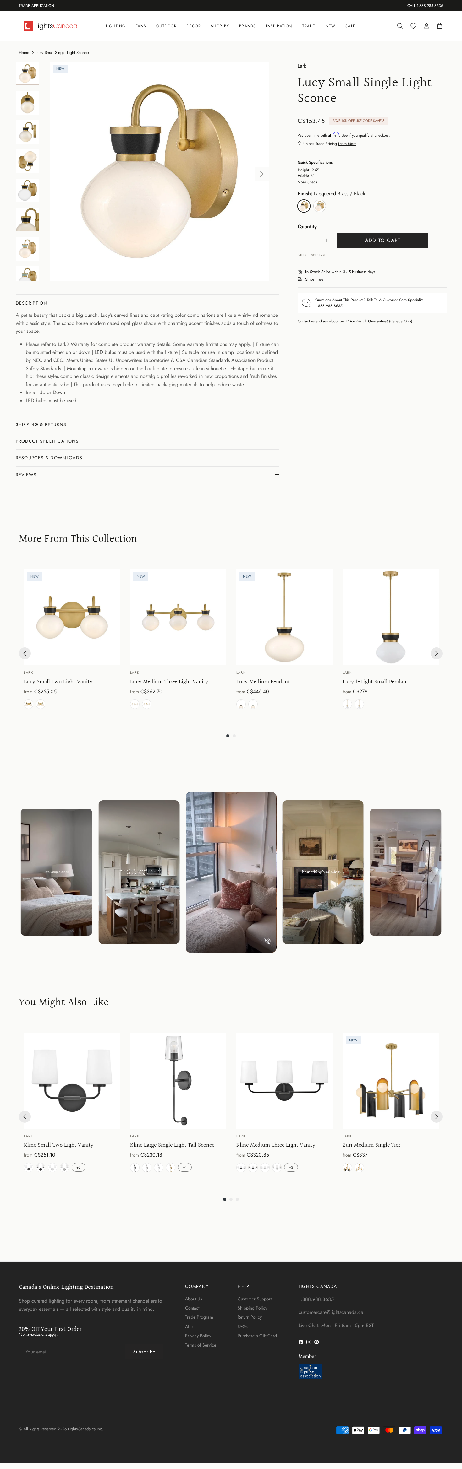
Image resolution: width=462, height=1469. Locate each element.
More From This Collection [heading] (78, 539)
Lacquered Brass (253, 704)
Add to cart (383, 240)
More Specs (307, 182)
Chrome (158, 1167)
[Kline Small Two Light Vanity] (72, 1081)
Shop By (220, 26)
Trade (309, 26)
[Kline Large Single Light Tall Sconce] (178, 1081)
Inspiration (279, 26)
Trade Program (199, 1317)
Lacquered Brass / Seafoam (40, 704)
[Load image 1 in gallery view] (159, 171)
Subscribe (144, 1351)
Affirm (191, 1326)
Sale (350, 26)
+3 (78, 1167)
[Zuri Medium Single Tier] (391, 1081)
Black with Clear (40, 1167)
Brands (247, 26)
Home (24, 52)
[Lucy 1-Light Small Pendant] (391, 617)
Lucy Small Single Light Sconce (62, 52)
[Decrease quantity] (303, 240)
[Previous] (25, 653)
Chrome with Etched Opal (52, 1167)
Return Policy (250, 1317)
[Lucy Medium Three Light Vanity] (178, 617)
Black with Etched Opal (28, 1167)
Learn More (347, 144)
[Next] (437, 653)
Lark (302, 65)
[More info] (379, 272)
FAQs (243, 1326)
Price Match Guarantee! (367, 321)
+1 (185, 1167)
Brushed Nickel (146, 1167)
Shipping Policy (252, 1308)
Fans (141, 26)
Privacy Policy (198, 1335)
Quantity (307, 226)
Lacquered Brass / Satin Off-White (359, 1167)
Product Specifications (47, 441)
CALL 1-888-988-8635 (425, 5)
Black (241, 704)
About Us (193, 1299)
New (331, 26)
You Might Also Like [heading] (64, 1002)
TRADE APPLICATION (36, 5)
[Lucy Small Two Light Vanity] (72, 617)
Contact (192, 1308)
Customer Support (255, 1299)
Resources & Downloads (49, 458)
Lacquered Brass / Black (28, 704)
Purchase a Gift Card (257, 1335)
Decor (194, 26)
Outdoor (166, 26)
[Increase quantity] (328, 240)
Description (32, 303)
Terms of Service (200, 1345)
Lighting (116, 26)
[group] (72, 640)
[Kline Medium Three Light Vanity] (284, 1081)
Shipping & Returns (41, 424)
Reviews (26, 475)
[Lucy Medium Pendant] (284, 617)
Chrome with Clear (64, 1167)
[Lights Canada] (50, 26)
